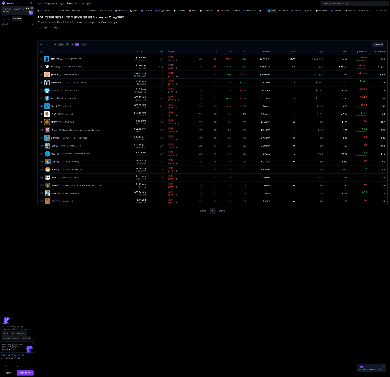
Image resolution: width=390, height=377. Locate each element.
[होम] (38, 11)
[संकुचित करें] (31, 3)
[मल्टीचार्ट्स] (6, 366)
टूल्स (88, 3)
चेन (47, 44)
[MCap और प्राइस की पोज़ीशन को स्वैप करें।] (145, 51)
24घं (83, 44)
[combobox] (355, 3)
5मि (67, 44)
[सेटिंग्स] (29, 366)
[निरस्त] (32, 8)
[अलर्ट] (17, 366)
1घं (72, 44)
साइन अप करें (25, 373)
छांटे (58, 44)
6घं (77, 44)
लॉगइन (8, 373)
